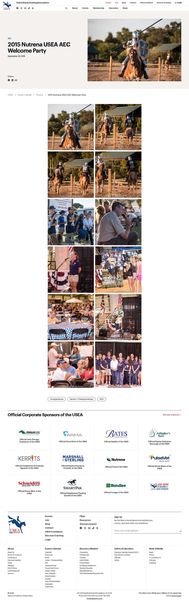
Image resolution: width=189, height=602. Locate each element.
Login (179, 2)
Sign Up (118, 517)
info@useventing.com (94, 598)
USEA (10, 95)
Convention (84, 552)
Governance (12, 557)
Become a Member (89, 549)
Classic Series (50, 571)
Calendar (48, 552)
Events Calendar (53, 549)
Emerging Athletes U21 (88, 565)
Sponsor (11, 573)
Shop (124, 2)
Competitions (56, 399)
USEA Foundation (146, 2)
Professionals (84, 555)
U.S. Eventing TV (155, 557)
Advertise (152, 563)
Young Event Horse (51, 568)
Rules (47, 557)
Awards (48, 579)
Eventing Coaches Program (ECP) (126, 552)
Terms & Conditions (15, 596)
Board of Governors (15, 555)
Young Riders (84, 563)
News (151, 552)
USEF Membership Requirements (91, 573)
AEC (9, 38)
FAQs (82, 516)
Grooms (82, 557)
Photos (39, 95)
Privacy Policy (28, 596)
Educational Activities (122, 555)
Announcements (88, 524)
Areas (10, 563)
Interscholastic (50, 576)
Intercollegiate (50, 573)
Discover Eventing (164, 2)
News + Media (24, 95)
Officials (117, 557)
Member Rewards (86, 568)
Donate (108, 2)
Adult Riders (84, 560)
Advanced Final (50, 565)
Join (116, 2)
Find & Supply (176, 596)
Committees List (13, 571)
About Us (11, 552)
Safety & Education (123, 549)
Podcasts (152, 560)
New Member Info (86, 571)
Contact (133, 2)
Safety (116, 560)
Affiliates (11, 565)
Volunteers (49, 584)
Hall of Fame (12, 568)
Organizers (49, 586)
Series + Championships (81, 399)
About (11, 549)
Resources (85, 520)
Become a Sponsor (171, 415)
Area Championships (52, 581)
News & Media (156, 549)
